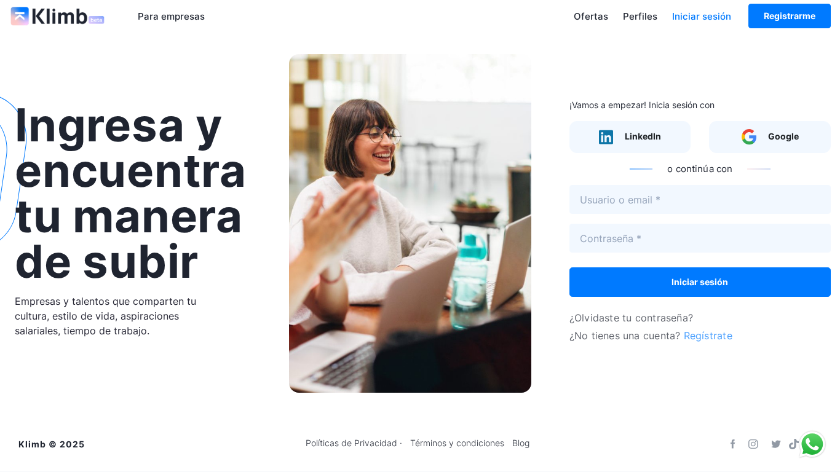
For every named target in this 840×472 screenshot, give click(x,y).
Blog (520, 443)
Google (782, 136)
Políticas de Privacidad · (354, 443)
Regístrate (708, 335)
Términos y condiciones (457, 443)
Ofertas (591, 16)
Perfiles (640, 16)
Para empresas (171, 16)
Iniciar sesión (701, 16)
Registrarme (789, 15)
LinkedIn (642, 136)
